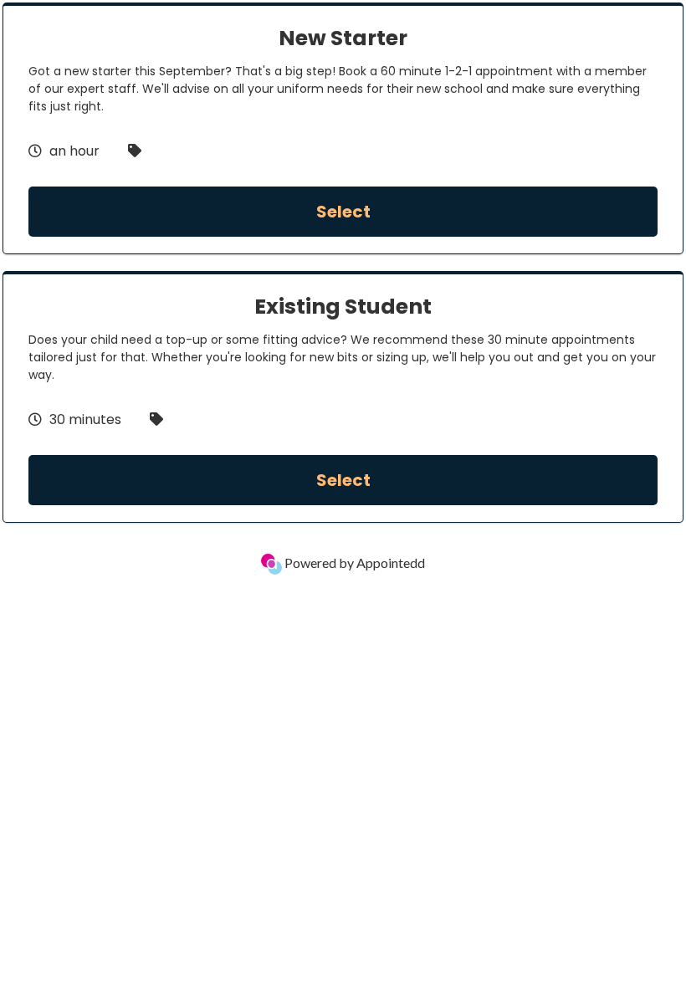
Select (343, 211)
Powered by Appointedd (353, 562)
